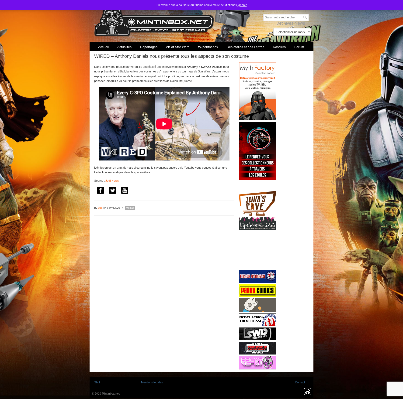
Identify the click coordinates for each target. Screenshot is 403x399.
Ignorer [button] (242, 5)
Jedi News (112, 180)
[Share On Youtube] (124, 191)
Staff (97, 382)
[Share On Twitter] (112, 191)
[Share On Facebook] (100, 191)
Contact (300, 382)
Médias (130, 207)
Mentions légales (152, 382)
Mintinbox (154, 19)
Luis (100, 207)
